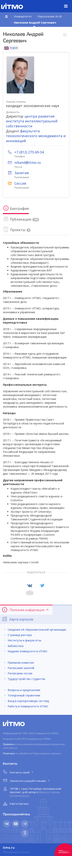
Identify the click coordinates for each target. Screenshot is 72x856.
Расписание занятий (21, 668)
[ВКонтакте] (30, 585)
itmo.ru (9, 847)
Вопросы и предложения (24, 690)
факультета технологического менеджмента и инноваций (36, 136)
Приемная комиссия (21, 662)
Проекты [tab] (19, 229)
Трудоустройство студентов (26, 679)
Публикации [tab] (23, 219)
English (14, 47)
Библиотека (15, 646)
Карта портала (19, 803)
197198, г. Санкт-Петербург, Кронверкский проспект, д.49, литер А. (35, 792)
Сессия (20, 183)
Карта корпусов (21, 619)
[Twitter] (42, 585)
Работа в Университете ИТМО (28, 706)
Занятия (21, 173)
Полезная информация (27, 610)
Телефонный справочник (24, 695)
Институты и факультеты (24, 640)
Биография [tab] (19, 208)
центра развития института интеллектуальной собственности (31, 121)
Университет (23, 16)
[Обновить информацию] (64, 35)
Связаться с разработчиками (28, 781)
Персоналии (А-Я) (50, 16)
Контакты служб (20, 772)
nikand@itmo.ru (27, 162)
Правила (8, 744)
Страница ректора (20, 635)
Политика (9, 753)
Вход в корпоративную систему (28, 701)
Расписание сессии (20, 673)
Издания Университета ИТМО (27, 651)
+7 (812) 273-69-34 (29, 152)
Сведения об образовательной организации (37, 629)
